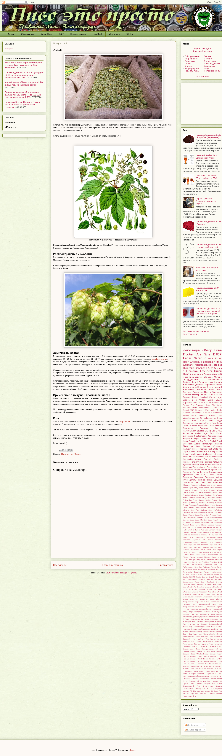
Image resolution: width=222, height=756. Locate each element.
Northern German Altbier (212, 552)
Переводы (209, 384)
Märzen (198, 459)
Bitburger (195, 439)
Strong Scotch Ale (189, 587)
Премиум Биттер (211, 428)
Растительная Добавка (193, 431)
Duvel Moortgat (201, 520)
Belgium (186, 439)
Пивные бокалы (212, 374)
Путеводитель (189, 480)
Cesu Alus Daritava (198, 510)
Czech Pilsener (188, 515)
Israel (195, 382)
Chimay (186, 512)
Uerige (202, 589)
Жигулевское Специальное (211, 619)
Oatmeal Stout (188, 554)
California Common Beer (197, 507)
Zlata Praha (217, 594)
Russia (212, 415)
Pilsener (186, 462)
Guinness (217, 446)
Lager (187, 358)
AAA (208, 485)
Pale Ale (207, 459)
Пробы (188, 354)
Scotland (186, 574)
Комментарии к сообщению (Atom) (121, 573)
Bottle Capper (198, 500)
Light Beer (192, 545)
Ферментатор (208, 686)
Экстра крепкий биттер (194, 693)
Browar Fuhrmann (189, 505)
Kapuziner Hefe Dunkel (203, 540)
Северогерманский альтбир (193, 676)
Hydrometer (195, 535)
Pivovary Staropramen (213, 557)
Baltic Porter (216, 433)
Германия (206, 612)
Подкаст (187, 394)
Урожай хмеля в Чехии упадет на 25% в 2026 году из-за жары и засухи (24, 83)
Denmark (186, 517)
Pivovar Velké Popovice (201, 462)
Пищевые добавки (194, 368)
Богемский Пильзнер (207, 609)
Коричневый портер (194, 631)
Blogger (132, 750)
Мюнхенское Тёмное (191, 644)
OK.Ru (129, 34)
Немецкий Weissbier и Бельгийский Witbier (206, 156)
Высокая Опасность (193, 392)
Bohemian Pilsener (215, 497)
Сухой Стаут (188, 683)
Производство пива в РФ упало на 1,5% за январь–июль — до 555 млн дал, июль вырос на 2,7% (23, 95)
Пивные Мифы (189, 651)
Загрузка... (10, 48)
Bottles (208, 500)
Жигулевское (195, 619)
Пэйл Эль (218, 669)
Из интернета (202, 76)
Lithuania (218, 454)
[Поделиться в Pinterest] (71, 450)
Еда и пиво (209, 66)
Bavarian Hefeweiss (190, 495)
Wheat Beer (189, 421)
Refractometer (188, 567)
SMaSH (195, 464)
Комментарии (194, 730)
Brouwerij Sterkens (214, 502)
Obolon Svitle (213, 554)
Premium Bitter (205, 389)
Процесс (201, 387)
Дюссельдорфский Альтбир (203, 617)
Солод (208, 431)
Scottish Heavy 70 (214, 574)
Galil (206, 530)
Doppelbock (194, 441)
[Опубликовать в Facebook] (69, 450)
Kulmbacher (187, 542)
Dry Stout (204, 441)
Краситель (206, 371)
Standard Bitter (216, 579)
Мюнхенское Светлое (212, 641)
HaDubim (187, 449)
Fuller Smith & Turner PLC (193, 530)
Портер (195, 394)
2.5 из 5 (201, 402)
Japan (185, 451)
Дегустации (192, 350)
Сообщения (193, 725)
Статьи (188, 66)
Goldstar (207, 446)
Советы (188, 63)
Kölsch (195, 542)
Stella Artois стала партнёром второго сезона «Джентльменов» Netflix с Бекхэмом (23, 65)
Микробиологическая (214, 639)
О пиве (207, 56)
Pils (220, 554)
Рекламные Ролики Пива (193, 671)
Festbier (219, 527)
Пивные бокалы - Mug (192, 656)
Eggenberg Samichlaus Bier (203, 522)
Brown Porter (210, 505)
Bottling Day (217, 500)
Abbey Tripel (188, 488)
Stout (219, 389)
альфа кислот (124, 421)
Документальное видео (194, 423)
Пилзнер (202, 669)
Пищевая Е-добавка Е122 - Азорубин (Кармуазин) (208, 136)
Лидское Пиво (207, 636)
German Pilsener (215, 530)
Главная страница (112, 565)
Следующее (60, 565)
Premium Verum (194, 562)
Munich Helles (211, 550)
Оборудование (192, 56)
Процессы (190, 61)
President (205, 562)
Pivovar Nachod (196, 557)
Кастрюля (186, 629)
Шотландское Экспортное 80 (196, 688)
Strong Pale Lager (214, 584)
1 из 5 (214, 431)
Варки (210, 400)
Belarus (201, 495)
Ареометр (187, 472)
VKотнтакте (114, 34)
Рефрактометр (209, 671)
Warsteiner (218, 589)
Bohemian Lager (202, 497)
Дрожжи (199, 384)
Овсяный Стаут (215, 646)
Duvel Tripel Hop (215, 520)
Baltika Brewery (204, 493)
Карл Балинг (216, 626)
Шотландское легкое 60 (203, 691)
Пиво (192, 669)
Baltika (185, 493)
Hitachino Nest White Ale (210, 449)
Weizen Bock (190, 400)
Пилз (196, 669)
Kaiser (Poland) (216, 537)
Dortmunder (204, 408)
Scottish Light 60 (189, 577)
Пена (197, 649)
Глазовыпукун (216, 612)
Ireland (197, 537)
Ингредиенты (67, 454)
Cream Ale (205, 439)
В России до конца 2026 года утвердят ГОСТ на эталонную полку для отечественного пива (24, 75)
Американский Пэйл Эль (210, 604)
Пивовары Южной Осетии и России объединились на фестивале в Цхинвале (22, 104)
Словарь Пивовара (202, 51)
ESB (192, 410)
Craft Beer (218, 512)
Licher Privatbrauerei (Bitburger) (197, 454)
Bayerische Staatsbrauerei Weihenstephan (202, 436)
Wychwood (188, 470)
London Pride (216, 410)
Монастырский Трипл (192, 641)
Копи (185, 631)
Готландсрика (215, 472)
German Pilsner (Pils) (192, 532)
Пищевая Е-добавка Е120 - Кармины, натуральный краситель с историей (208, 311)
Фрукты (219, 686)
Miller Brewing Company (207, 547)
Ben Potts (208, 495)
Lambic (211, 542)
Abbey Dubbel (216, 485)
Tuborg (196, 589)
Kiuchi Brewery (196, 451)
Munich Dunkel (199, 550)
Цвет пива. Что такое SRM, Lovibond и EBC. (206, 176)
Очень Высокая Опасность (195, 426)
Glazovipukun (208, 532)
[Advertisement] (113, 549)
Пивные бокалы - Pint (212, 656)
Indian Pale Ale (188, 537)
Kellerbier (218, 540)
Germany (188, 364)
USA (220, 415)
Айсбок (219, 599)
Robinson (206, 567)
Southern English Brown (210, 577)
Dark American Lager (214, 515)
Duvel (219, 441)
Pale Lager (208, 377)
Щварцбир (218, 691)
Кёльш (205, 634)
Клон (219, 423)
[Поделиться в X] (66, 450)
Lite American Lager (205, 545)
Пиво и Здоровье (213, 392)
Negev (219, 550)
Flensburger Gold (191, 446)
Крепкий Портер (209, 631)
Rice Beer (198, 567)
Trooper (190, 589)
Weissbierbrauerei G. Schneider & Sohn (202, 418)
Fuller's (195, 397)
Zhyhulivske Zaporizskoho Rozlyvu (197, 594)
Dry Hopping (206, 517)
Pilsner (185, 557)
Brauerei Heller (190, 408)
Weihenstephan (199, 467)
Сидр (207, 676)
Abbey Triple (198, 488)
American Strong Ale (200, 490)
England (218, 387)
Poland (185, 559)
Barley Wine (217, 493)
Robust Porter (216, 567)
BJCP (61, 34)
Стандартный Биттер (197, 681)
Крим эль (197, 634)
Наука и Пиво (207, 644)
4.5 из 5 (211, 368)
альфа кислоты (159, 359)
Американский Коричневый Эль (196, 602)
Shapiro (198, 577)
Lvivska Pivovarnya (192, 413)
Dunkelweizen (216, 517)
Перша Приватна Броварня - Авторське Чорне (206, 201)
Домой (11, 34)
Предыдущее (165, 565)
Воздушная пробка (195, 612)
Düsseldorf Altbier (191, 444)
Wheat (219, 592)
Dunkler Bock (188, 520)
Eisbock (211, 525)
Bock (193, 497)
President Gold (216, 562)
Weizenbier (212, 592)
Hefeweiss (199, 410)
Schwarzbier (217, 572)
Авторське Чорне (207, 599)
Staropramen (188, 582)
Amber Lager (201, 433)
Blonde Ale (187, 497)
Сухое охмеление (214, 681)
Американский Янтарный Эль (208, 470)
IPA (207, 410)
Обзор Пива (212, 350)
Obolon (206, 413)
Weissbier (203, 592)
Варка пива (206, 421)
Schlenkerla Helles (190, 569)
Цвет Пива (200, 482)
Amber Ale (188, 433)
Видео (207, 68)
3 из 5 (210, 387)
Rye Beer (187, 464)
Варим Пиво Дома (202, 48)
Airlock (206, 488)
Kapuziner (186, 540)
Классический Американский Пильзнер (206, 629)
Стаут (194, 402)
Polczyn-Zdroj (194, 559)
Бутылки (204, 472)
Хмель (77, 454)
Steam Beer (200, 582)
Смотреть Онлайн (190, 679)
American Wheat (215, 490)
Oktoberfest (216, 413)
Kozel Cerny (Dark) (213, 451)
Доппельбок (204, 614)
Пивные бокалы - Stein (213, 661)
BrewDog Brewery (198, 502)
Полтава (210, 669)
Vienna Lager (215, 397)
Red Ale (218, 564)
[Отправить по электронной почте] (60, 450)
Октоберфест (188, 649)
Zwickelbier (207, 597)
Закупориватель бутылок (193, 621)
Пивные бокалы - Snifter (212, 659)
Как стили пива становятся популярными (196, 332)
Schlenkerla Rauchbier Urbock (210, 569)
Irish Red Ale (205, 537)
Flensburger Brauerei (212, 444)
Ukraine (218, 377)
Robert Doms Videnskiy (195, 415)
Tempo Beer (210, 464)
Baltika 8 (193, 493)
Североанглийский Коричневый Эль (205, 674)
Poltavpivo (217, 462)
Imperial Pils (206, 535)
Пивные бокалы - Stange (193, 661)
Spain (201, 464)
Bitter (219, 405)
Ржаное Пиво (205, 480)
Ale (198, 354)
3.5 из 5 (209, 402)
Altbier (211, 488)
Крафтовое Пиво (191, 475)
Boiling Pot (187, 500)
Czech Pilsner (200, 515)
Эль (207, 354)
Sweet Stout (209, 587)
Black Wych (217, 495)
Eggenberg (187, 522)
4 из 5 (218, 361)
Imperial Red (217, 535)
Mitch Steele (189, 457)
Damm (214, 439)
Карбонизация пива (202, 626)
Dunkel (213, 441)
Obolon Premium (201, 554)
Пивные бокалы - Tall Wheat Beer (195, 664)
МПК (203, 475)
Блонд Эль (194, 609)
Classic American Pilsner (203, 512)
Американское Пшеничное (193, 607)
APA (220, 431)
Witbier (202, 400)
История (208, 58)
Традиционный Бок (191, 686)
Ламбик (212, 634)
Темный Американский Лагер (209, 683)
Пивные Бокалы (78, 34)
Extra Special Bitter (199, 527)
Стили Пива (46, 34)
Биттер (196, 472)
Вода (219, 421)
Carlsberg (210, 507)
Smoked (204, 397)
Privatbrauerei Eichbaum (202, 564)
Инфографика (192, 68)
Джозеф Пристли (190, 614)
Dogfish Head (195, 517)
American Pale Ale (205, 405)
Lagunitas (203, 542)
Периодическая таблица (212, 649)
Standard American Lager (200, 579)
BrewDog (186, 502)
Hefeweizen (188, 389)
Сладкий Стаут (216, 676)
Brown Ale (200, 505)
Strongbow (200, 587)
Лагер (198, 358)
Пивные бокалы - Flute (205, 651)
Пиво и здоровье (212, 63)
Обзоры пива (27, 34)
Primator (186, 564)
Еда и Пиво (210, 423)
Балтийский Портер (214, 607)
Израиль (187, 402)
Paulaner (218, 459)
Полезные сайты (212, 71)
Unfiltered (209, 589)
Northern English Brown (192, 552)
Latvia (185, 545)
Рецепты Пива (205, 382)
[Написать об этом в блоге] (63, 450)
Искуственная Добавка (197, 624)
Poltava (203, 559)
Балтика (186, 609)
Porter (219, 384)
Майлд (200, 639)
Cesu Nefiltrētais (215, 510)
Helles (195, 449)
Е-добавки (192, 371)
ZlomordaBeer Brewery (192, 597)
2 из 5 (211, 395)
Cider (191, 512)
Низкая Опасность (199, 646)
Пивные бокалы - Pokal (192, 659)
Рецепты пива (192, 71)
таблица (202, 485)
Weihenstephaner (214, 467)
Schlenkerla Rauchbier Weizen (196, 572)
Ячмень (194, 485)
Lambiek (219, 542)
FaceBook (97, 34)
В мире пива (210, 61)
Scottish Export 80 (198, 574)
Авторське (194, 599)
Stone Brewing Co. (198, 584)
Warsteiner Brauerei (190, 592)
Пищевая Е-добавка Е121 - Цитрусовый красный (208, 245)
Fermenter (211, 527)
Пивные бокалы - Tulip (198, 666)
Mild (195, 547)
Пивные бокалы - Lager (212, 654)
